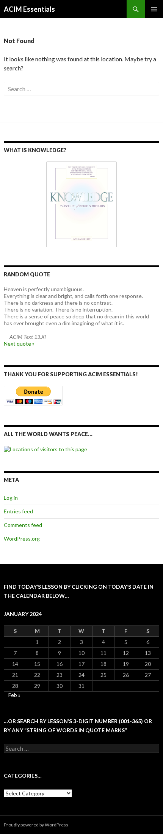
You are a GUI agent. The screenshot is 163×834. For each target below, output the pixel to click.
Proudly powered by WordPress (36, 825)
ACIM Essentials (29, 9)
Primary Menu (154, 9)
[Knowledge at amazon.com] (81, 204)
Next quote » (19, 343)
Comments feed (23, 525)
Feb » (14, 695)
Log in (11, 497)
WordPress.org (22, 538)
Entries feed (18, 511)
